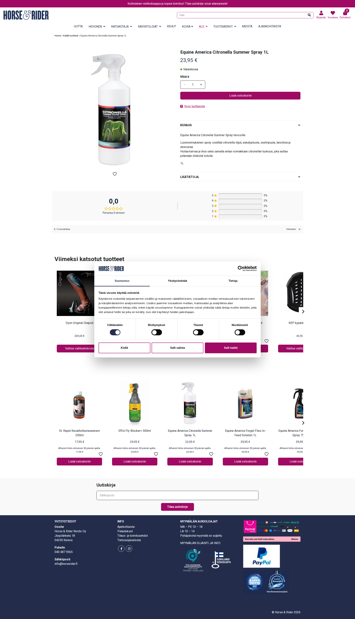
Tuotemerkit (223, 26)
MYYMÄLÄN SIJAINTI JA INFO (200, 543)
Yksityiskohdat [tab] (177, 280)
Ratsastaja (120, 26)
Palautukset (125, 531)
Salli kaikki (231, 347)
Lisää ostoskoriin (240, 95)
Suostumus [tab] (122, 280)
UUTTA (78, 26)
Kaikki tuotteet (70, 35)
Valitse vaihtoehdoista (79, 348)
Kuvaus (186, 125)
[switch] (156, 332)
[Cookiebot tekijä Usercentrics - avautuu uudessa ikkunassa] (240, 268)
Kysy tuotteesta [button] (194, 106)
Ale (201, 26)
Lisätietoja (189, 177)
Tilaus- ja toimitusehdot (132, 535)
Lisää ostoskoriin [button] (79, 461)
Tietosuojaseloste (129, 540)
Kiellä (124, 347)
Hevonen (95, 26)
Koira (186, 26)
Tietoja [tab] (233, 280)
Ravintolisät (148, 26)
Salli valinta (177, 347)
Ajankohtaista (269, 26)
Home (58, 35)
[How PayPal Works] (261, 556)
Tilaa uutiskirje (177, 507)
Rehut (171, 26)
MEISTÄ (247, 26)
